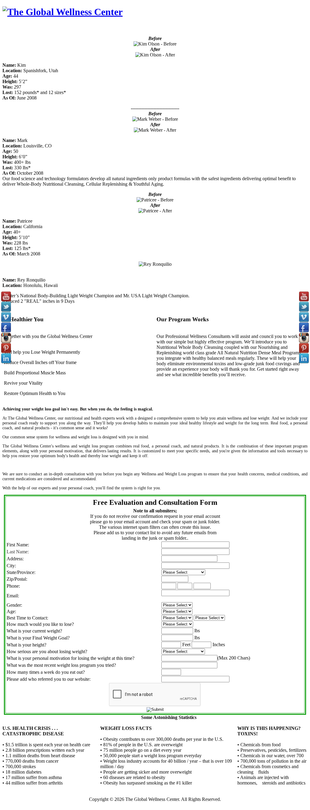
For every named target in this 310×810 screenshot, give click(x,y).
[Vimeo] (304, 320)
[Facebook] (304, 331)
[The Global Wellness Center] (62, 11)
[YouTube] (304, 300)
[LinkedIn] (304, 362)
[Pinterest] (304, 351)
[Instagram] (304, 341)
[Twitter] (304, 310)
